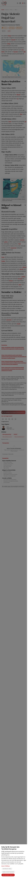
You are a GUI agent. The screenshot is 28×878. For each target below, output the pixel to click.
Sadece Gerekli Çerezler (8, 872)
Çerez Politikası (5, 866)
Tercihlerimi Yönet (7, 868)
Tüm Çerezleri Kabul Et (8, 875)
